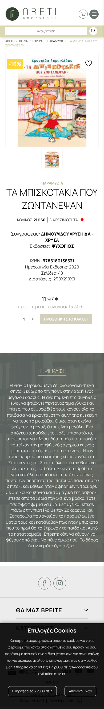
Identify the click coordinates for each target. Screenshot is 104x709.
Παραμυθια (55, 41)
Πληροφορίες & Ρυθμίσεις (32, 691)
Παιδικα (38, 41)
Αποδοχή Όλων (80, 691)
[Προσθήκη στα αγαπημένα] (88, 64)
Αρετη (9, 41)
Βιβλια (23, 41)
